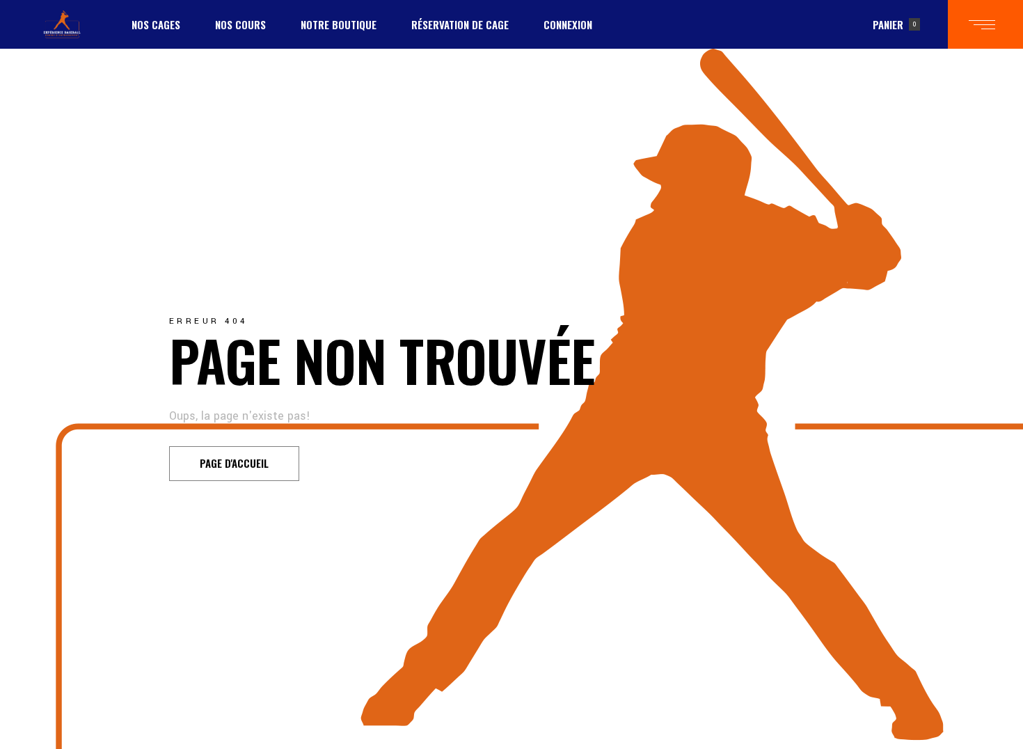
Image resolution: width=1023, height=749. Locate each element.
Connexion (568, 24)
